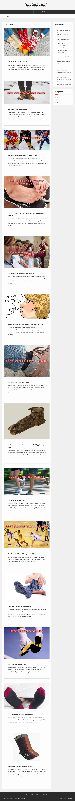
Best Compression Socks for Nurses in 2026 (22, 273)
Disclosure (38, 794)
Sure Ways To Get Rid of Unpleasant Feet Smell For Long (25, 324)
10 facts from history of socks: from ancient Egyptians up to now (62, 68)
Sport (57, 99)
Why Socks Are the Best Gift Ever (18, 62)
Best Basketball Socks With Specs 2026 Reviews (23, 554)
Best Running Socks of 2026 (17, 500)
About (36, 12)
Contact (44, 12)
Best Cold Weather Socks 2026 (18, 109)
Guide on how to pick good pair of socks (20, 766)
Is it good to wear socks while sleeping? (20, 714)
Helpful (58, 97)
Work (57, 102)
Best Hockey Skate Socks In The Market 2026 (22, 155)
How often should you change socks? (20, 606)
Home (30, 12)
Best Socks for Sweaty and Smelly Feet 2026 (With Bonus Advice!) (63, 46)
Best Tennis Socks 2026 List (17, 664)
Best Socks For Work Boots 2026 (18, 382)
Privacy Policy (46, 794)
